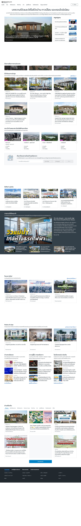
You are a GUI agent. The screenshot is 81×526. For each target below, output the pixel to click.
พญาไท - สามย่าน (62, 475)
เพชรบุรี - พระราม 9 (8, 475)
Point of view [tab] (27, 408)
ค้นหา (69, 161)
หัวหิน (41, 478)
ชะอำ (60, 478)
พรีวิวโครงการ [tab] (13, 408)
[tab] (6, 469)
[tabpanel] (40, 476)
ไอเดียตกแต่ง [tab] (48, 408)
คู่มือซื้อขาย (28, 4)
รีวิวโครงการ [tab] (19, 408)
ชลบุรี (23, 478)
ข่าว (23, 4)
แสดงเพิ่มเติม (40, 461)
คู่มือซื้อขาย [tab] (41, 408)
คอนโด (3, 4)
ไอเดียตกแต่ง (35, 4)
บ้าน (7, 4)
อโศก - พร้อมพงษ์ (43, 472)
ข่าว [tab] (37, 408)
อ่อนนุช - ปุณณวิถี (25, 472)
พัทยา (5, 478)
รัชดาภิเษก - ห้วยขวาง (26, 475)
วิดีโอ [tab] (54, 408)
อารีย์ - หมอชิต (43, 475)
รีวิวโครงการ (12, 4)
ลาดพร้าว (60, 472)
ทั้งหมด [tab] (6, 408)
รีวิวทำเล (19, 4)
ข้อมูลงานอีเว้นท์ (43, 4)
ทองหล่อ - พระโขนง (8, 472)
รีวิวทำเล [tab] (33, 408)
